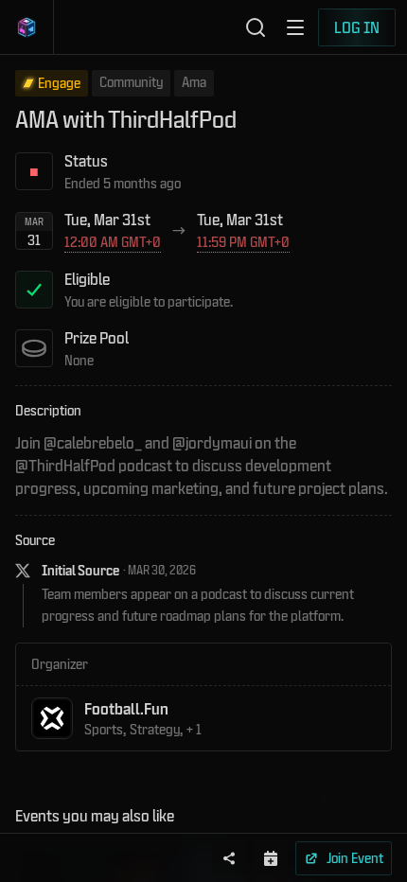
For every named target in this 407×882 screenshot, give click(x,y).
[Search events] (256, 27)
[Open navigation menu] (295, 27)
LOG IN (357, 27)
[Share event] (229, 858)
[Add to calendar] (271, 858)
